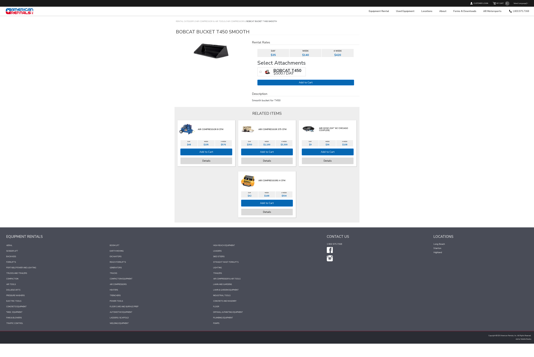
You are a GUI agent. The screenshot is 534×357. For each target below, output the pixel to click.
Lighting (217, 267)
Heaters (114, 290)
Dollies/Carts (13, 290)
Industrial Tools (221, 295)
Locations (426, 11)
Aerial (9, 245)
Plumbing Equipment (223, 318)
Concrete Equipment (16, 306)
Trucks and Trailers (16, 273)
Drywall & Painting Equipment (228, 312)
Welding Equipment (119, 323)
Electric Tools (13, 301)
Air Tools (11, 284)
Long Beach (439, 244)
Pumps (216, 323)
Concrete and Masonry (224, 301)
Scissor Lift (12, 251)
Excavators (115, 256)
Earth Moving (117, 251)
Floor (216, 306)
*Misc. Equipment (14, 312)
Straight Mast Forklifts (225, 262)
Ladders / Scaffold (119, 318)
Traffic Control (14, 323)
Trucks (113, 273)
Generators (116, 267)
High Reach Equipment (224, 245)
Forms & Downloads (464, 11)
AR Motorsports (492, 11)
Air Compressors (236, 21)
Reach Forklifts (118, 262)
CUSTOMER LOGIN (481, 3)
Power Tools (116, 301)
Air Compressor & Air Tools (210, 21)
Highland (437, 252)
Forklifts (11, 262)
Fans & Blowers (14, 318)
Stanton (437, 248)
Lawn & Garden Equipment (226, 290)
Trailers (217, 273)
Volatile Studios (526, 339)
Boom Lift (114, 245)
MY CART (500, 3)
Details (206, 160)
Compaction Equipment (121, 279)
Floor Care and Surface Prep (124, 306)
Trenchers (115, 295)
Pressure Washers (15, 295)
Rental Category (185, 21)
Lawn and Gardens (222, 284)
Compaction (12, 279)
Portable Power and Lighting (21, 267)
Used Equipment (405, 11)
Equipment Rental (379, 11)
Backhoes (11, 256)
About (442, 11)
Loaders (217, 251)
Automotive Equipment (121, 312)
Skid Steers (218, 256)
